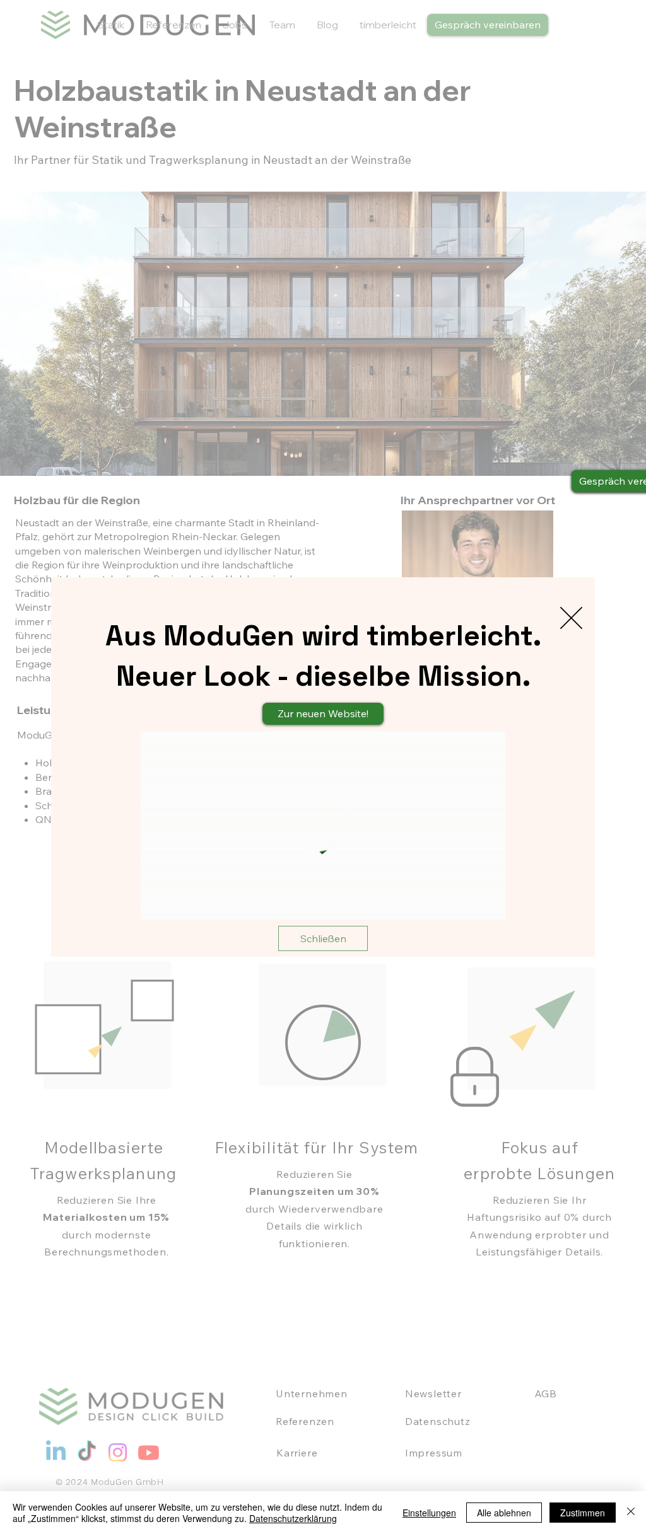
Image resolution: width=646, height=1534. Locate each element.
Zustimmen (582, 1512)
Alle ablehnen (504, 1512)
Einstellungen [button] (429, 1512)
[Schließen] (630, 1512)
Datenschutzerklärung (293, 1518)
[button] (571, 618)
